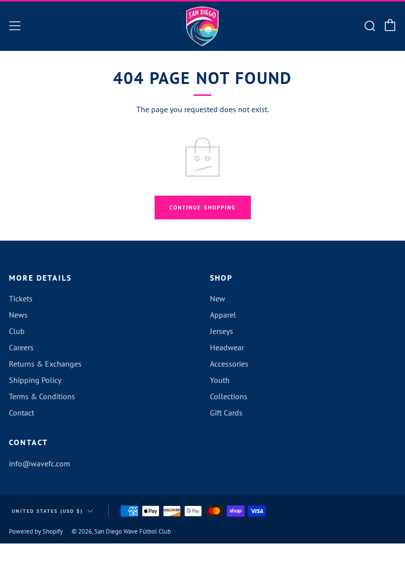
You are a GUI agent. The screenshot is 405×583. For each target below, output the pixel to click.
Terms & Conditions (42, 396)
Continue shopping (202, 207)
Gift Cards (226, 412)
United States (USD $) (47, 511)
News (18, 315)
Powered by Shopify (36, 531)
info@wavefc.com (39, 463)
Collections (228, 396)
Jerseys (221, 331)
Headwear (227, 347)
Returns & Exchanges (45, 364)
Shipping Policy (35, 380)
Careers (21, 347)
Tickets (21, 298)
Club (17, 331)
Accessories (229, 364)
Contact (21, 412)
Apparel (223, 315)
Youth (220, 380)
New (217, 298)
